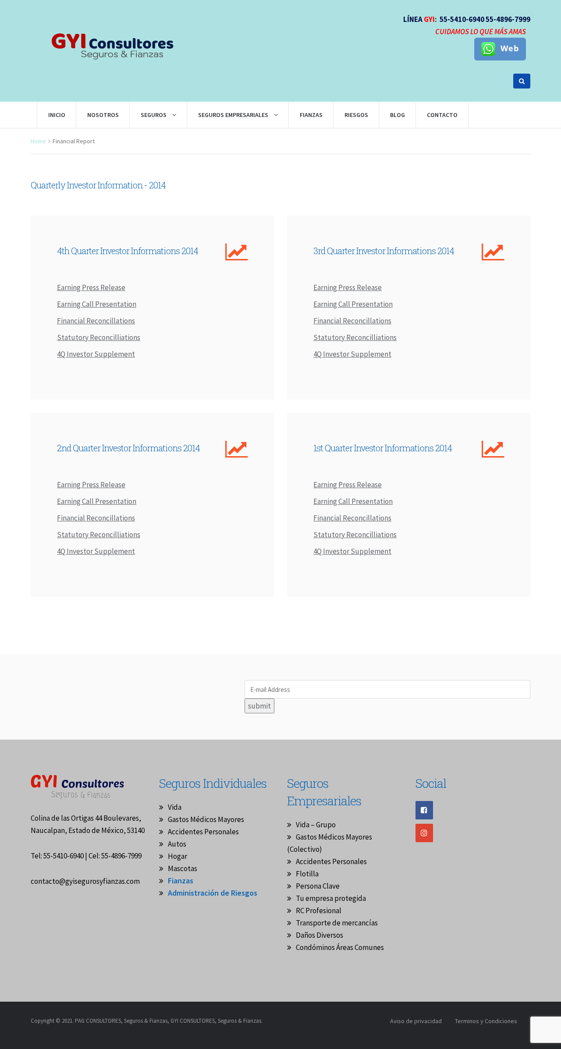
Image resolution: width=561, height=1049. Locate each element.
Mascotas (182, 868)
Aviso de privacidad (416, 1021)
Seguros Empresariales (234, 115)
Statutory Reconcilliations (98, 337)
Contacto (442, 115)
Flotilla (307, 874)
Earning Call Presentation (96, 304)
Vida (174, 807)
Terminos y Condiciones (486, 1021)
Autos (177, 844)
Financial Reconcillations (96, 321)
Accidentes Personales (203, 831)
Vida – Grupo (316, 824)
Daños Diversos (319, 935)
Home (38, 141)
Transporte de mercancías (337, 923)
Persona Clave (318, 886)
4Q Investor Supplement (96, 354)
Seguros (154, 115)
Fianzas (180, 880)
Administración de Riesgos (212, 893)
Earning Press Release (91, 287)
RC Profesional (318, 910)
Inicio (56, 115)
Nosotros (103, 115)
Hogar (177, 856)
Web (510, 48)
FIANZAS (311, 115)
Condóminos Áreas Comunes (340, 947)
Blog (397, 115)
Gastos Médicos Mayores (206, 819)
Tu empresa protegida (331, 898)
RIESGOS (356, 115)
